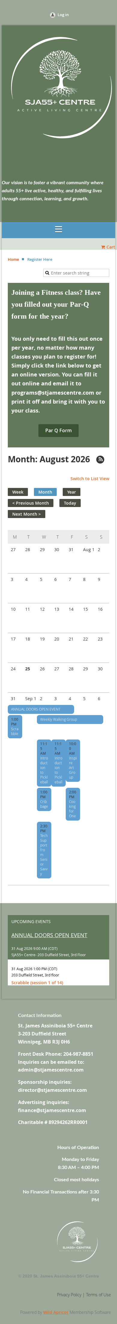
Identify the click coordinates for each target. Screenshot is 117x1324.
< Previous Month (30, 503)
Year (71, 492)
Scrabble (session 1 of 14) (37, 982)
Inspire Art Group (73, 767)
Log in (63, 14)
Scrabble (14, 731)
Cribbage (44, 804)
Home (13, 259)
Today (70, 503)
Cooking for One (72, 808)
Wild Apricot (55, 1312)
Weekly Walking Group (58, 719)
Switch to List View (89, 478)
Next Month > (26, 514)
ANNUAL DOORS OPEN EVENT (35, 709)
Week (17, 492)
